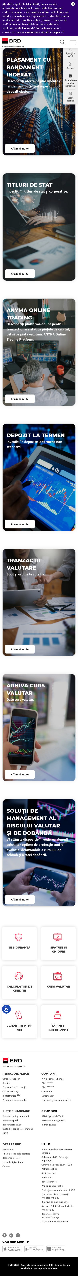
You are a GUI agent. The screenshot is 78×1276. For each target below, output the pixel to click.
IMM (47, 1082)
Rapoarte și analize (11, 1124)
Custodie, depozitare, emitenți (17, 1128)
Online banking (10, 1091)
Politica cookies (49, 1168)
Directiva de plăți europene (55, 1201)
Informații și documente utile (56, 1099)
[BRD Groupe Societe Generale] (18, 42)
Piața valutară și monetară (15, 1116)
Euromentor (47, 1095)
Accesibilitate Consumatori (55, 1221)
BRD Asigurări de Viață (52, 1116)
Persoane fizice (15, 1073)
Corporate (46, 1091)
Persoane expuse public (14, 1099)
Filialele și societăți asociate (16, 1153)
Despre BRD (12, 1144)
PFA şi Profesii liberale (52, 1078)
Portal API (46, 1177)
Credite (6, 1082)
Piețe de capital (10, 1120)
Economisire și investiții (14, 1087)
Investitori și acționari (13, 1162)
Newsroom (8, 1149)
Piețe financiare (16, 1111)
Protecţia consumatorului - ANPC (58, 1190)
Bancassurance (49, 1181)
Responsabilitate (11, 1157)
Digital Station (11, 1095)
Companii (49, 1073)
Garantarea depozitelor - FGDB (56, 1164)
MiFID (5, 1132)
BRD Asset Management (53, 1120)
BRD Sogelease (48, 1124)
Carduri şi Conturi (11, 1078)
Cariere (6, 1166)
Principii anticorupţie (52, 1185)
